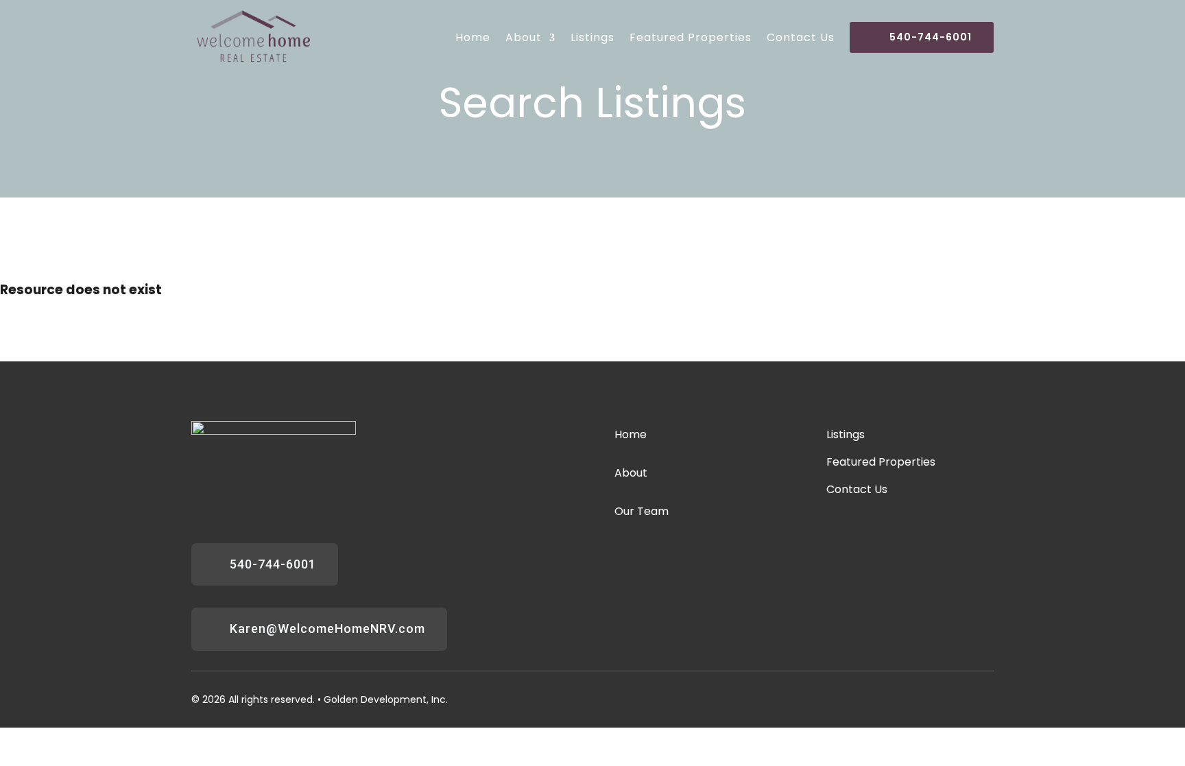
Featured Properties (691, 38)
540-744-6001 (930, 37)
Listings (592, 38)
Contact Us (801, 38)
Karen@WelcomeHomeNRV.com (327, 628)
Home (472, 38)
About (523, 38)
